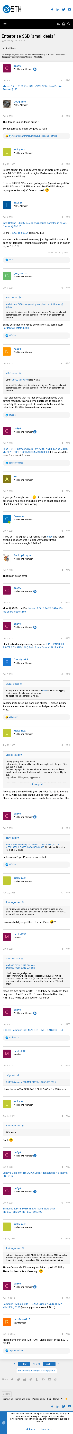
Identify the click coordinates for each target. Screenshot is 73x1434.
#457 (68, 1116)
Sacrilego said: (13, 755)
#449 (68, 570)
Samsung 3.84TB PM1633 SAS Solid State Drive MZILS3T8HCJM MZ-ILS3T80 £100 (29, 1210)
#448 (68, 531)
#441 (68, 80)
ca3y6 (7, 41)
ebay (49, 536)
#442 (68, 116)
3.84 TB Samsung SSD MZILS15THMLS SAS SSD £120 (33, 1030)
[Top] (62, 1399)
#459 (68, 1238)
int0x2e (18, 202)
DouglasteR (21, 101)
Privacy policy (38, 1399)
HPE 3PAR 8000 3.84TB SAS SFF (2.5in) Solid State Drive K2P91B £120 (33, 646)
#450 (68, 602)
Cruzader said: (13, 684)
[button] (5, 24)
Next (48, 1364)
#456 (68, 1065)
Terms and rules (22, 1399)
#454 (68, 892)
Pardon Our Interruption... (16, 327)
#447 (68, 491)
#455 (68, 1024)
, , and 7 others (34, 136)
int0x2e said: (12, 297)
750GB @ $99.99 (19, 232)
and (17, 1350)
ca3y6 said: (11, 838)
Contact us (8, 1399)
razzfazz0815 (22, 1319)
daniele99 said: (13, 958)
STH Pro (6, 1394)
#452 (68, 674)
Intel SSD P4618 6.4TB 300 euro (20, 965)
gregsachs (20, 273)
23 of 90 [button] (36, 1364)
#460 (68, 1334)
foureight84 (21, 659)
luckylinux (20, 149)
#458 (68, 1202)
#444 (68, 287)
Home (56, 1399)
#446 (68, 443)
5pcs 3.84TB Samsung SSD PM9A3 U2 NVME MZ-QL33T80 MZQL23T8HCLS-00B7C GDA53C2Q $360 (35, 450)
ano (16, 476)
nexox (17, 348)
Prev (25, 1364)
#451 (68, 638)
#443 (68, 164)
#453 (68, 745)
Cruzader (19, 516)
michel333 (20, 934)
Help (49, 1399)
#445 (68, 363)
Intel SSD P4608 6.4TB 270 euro (20, 968)
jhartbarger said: (13, 902)
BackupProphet (23, 555)
